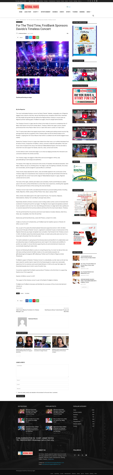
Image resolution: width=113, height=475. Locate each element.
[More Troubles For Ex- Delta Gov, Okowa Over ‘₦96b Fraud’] (21, 420)
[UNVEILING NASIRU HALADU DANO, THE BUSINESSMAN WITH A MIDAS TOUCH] (76, 281)
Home (17, 19)
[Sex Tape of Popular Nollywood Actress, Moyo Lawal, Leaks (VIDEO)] (76, 265)
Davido (22, 293)
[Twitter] (92, 1)
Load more (84, 287)
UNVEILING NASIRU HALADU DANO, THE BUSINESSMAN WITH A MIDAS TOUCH (88, 281)
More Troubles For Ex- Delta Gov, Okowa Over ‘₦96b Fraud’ (32, 420)
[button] (93, 15)
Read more (51, 459)
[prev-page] (17, 356)
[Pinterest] (34, 37)
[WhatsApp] (37, 37)
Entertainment (23, 19)
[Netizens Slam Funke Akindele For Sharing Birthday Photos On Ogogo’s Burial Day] (24, 342)
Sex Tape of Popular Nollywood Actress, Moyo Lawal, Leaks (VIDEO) (88, 265)
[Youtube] (97, 1)
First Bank (27, 293)
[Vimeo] (94, 1)
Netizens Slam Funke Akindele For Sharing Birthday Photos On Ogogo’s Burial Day (24, 351)
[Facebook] (88, 1)
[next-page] (20, 356)
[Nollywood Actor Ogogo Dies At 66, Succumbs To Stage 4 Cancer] (42, 342)
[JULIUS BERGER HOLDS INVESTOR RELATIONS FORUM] (76, 258)
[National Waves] (17, 33)
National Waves (23, 33)
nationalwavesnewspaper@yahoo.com (54, 462)
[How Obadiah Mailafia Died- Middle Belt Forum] (76, 273)
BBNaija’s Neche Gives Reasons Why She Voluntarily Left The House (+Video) (60, 351)
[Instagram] (90, 1)
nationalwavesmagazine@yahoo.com (51, 464)
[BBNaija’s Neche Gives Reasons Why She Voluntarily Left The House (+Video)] (60, 342)
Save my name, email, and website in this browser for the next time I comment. (38, 392)
